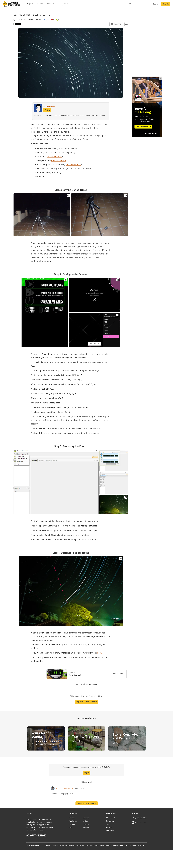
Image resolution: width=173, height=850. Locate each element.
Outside (86, 824)
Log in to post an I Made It (86, 702)
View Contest (118, 674)
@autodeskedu (140, 822)
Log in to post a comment (86, 803)
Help (107, 824)
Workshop (73, 821)
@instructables (141, 818)
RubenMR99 (20, 20)
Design (72, 824)
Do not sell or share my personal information (106, 845)
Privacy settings (82, 845)
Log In (155, 4)
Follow (47, 110)
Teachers (50, 4)
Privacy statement (67, 845)
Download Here (54, 156)
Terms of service (52, 845)
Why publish (110, 818)
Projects (30, 4)
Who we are (110, 831)
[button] (126, 24)
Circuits (30, 20)
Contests (40, 4)
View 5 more (94, 343)
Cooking (86, 818)
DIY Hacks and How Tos (64, 788)
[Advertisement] (147, 107)
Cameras (38, 20)
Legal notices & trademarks (135, 845)
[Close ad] (160, 78)
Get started (110, 821)
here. (99, 652)
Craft (71, 827)
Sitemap (109, 827)
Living (85, 821)
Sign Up (166, 4)
